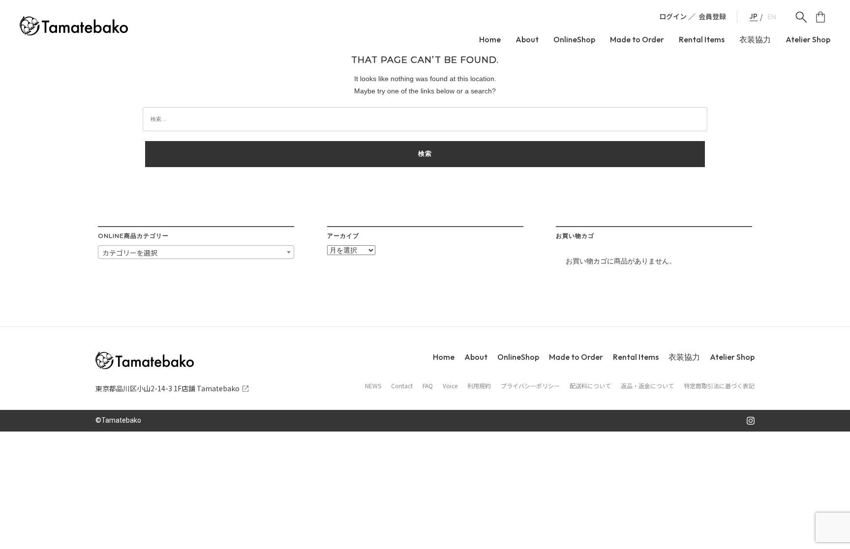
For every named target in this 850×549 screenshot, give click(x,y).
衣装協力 (755, 39)
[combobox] (196, 252)
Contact (402, 386)
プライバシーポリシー (530, 386)
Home (490, 39)
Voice (450, 386)
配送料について (590, 386)
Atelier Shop (808, 39)
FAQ (428, 386)
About (527, 39)
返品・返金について (647, 386)
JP (754, 16)
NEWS (373, 386)
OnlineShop (574, 39)
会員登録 (712, 16)
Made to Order (637, 39)
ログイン (673, 16)
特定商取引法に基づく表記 (719, 386)
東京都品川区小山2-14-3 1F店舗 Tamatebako (167, 388)
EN (771, 17)
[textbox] (196, 253)
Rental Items (702, 39)
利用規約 (479, 386)
